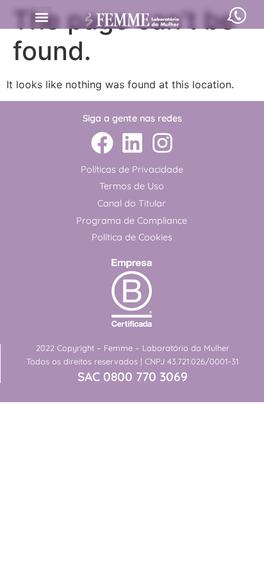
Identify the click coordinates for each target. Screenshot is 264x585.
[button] (41, 16)
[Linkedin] (132, 143)
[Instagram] (162, 143)
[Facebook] (101, 143)
